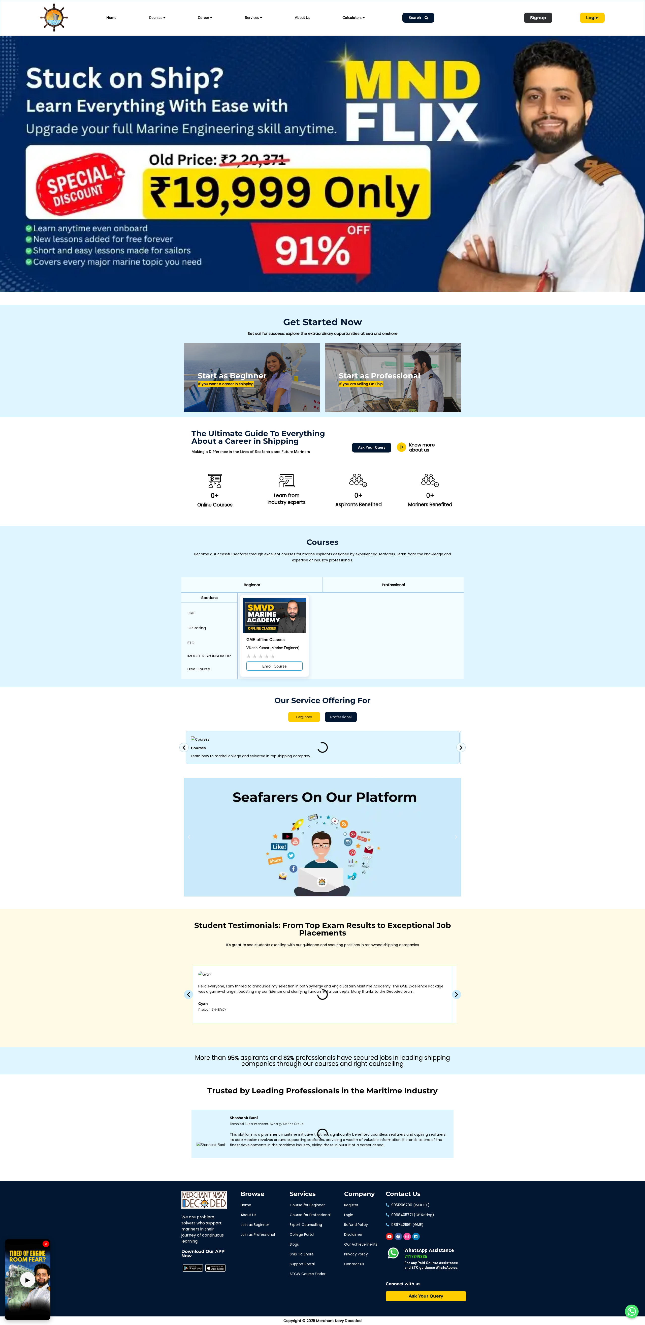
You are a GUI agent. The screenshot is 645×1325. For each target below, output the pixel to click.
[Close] (87, 37)
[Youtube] (389, 1236)
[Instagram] (407, 1236)
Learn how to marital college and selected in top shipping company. (251, 756)
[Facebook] (398, 1236)
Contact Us (403, 1194)
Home (111, 17)
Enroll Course (274, 666)
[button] (252, 585)
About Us (302, 17)
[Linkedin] (416, 1236)
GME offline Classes (265, 640)
